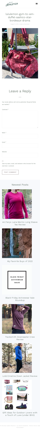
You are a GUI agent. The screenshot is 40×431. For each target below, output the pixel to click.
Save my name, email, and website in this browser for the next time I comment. (19, 165)
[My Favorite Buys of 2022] (17, 243)
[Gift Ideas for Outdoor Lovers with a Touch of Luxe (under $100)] (17, 395)
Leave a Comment (24, 24)
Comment (5, 109)
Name (4, 132)
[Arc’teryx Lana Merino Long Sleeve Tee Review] (17, 204)
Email (4, 142)
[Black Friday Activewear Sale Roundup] (17, 280)
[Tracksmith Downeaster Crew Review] (17, 319)
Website (4, 152)
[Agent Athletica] (12, 5)
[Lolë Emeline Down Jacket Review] (17, 358)
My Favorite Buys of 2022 (20, 261)
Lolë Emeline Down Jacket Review (20, 376)
